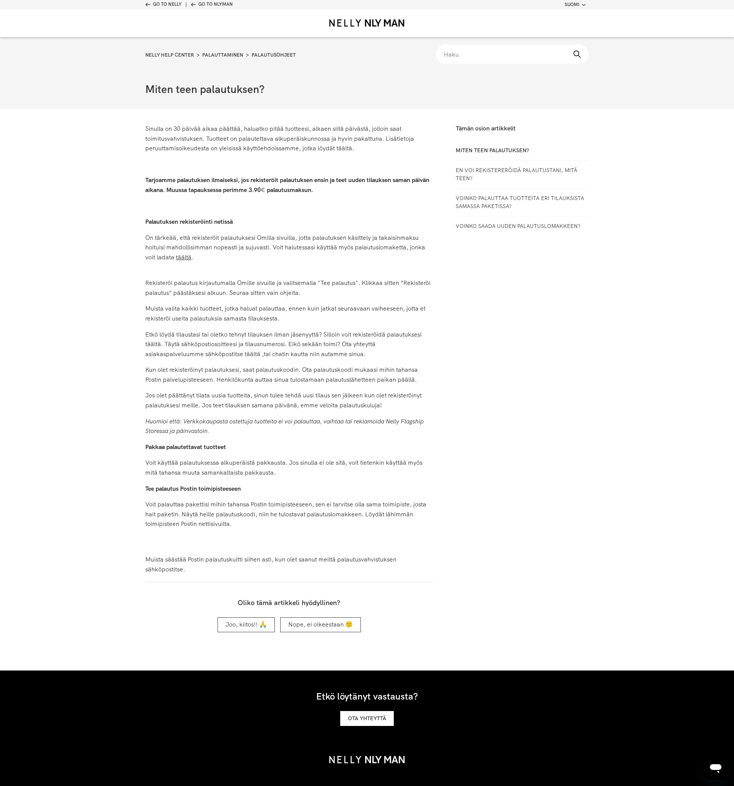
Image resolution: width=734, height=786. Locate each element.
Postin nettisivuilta (205, 524)
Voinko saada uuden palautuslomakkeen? (518, 226)
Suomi (572, 5)
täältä (344, 148)
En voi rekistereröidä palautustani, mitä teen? (516, 174)
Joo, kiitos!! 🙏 (246, 624)
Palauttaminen (222, 55)
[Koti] (367, 23)
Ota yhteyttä (367, 718)
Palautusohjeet (274, 55)
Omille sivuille (256, 283)
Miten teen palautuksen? (492, 150)
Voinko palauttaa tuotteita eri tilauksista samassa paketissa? (520, 202)
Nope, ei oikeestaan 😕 (320, 624)
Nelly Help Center (169, 55)
